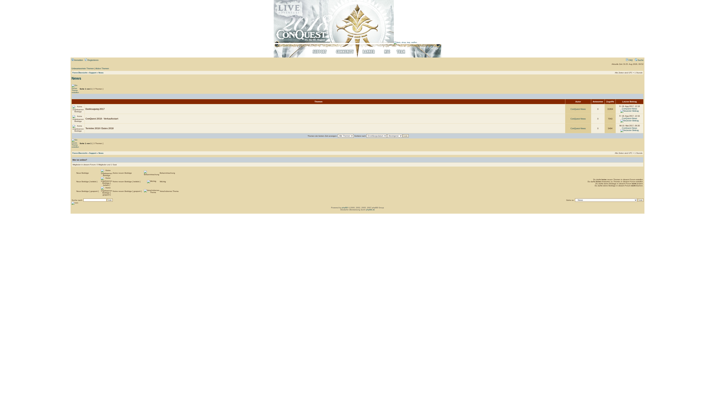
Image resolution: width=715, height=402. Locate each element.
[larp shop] (405, 42)
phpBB (345, 208)
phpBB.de (370, 210)
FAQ (630, 60)
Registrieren (92, 60)
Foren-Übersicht (79, 73)
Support (92, 73)
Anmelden (78, 60)
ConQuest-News (578, 109)
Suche (640, 60)
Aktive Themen (102, 68)
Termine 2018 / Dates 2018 (99, 128)
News (101, 73)
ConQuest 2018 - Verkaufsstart (101, 118)
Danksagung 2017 (95, 109)
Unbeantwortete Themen (83, 68)
